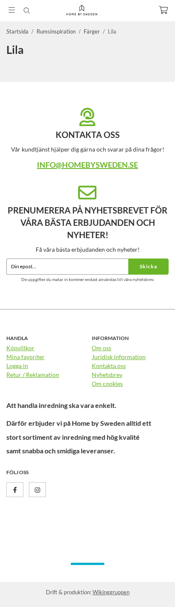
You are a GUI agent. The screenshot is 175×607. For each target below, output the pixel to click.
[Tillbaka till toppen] (150, 589)
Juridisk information (119, 356)
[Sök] (26, 10)
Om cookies (107, 383)
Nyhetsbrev (107, 374)
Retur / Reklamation (32, 374)
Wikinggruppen (111, 592)
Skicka (148, 266)
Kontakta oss (109, 365)
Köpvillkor (20, 347)
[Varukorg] (163, 10)
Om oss (101, 347)
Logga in (17, 365)
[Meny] (11, 10)
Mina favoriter (25, 356)
